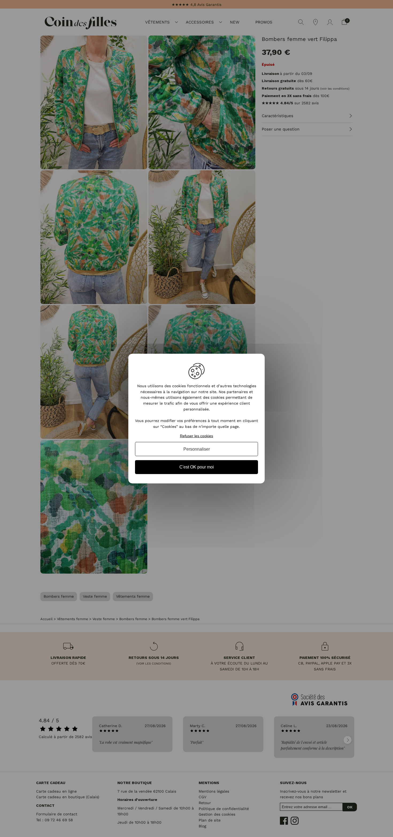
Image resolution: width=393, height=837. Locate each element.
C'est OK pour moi (196, 467)
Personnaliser (196, 449)
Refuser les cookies (196, 435)
